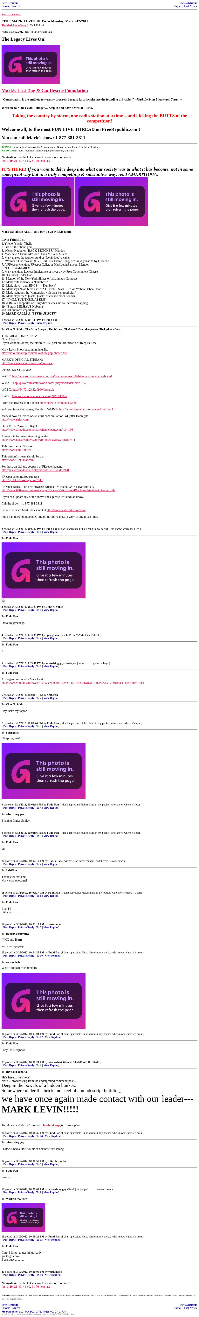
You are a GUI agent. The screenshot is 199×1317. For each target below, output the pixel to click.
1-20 (10, 160)
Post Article (190, 6)
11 (3, 892)
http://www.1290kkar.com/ (18, 460)
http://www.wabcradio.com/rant (66, 510)
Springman (52, 635)
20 (3, 1271)
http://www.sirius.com (15, 419)
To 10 (39, 955)
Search (16, 6)
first (4, 160)
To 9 (38, 1192)
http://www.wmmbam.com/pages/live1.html (86, 409)
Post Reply (9, 323)
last (48, 160)
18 (3, 1189)
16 (3, 1133)
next (42, 160)
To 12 (39, 1037)
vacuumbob (55, 924)
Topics (177, 6)
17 (3, 1161)
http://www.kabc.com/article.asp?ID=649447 (39, 396)
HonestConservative (60, 861)
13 (3, 952)
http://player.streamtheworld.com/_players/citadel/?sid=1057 (49, 383)
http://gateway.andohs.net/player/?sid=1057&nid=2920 (35, 470)
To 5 (38, 835)
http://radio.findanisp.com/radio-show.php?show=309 (34, 353)
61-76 (35, 160)
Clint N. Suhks (54, 606)
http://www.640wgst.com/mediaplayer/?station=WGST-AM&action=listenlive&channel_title (58, 490)
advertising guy (55, 663)
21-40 (17, 160)
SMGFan (52, 694)
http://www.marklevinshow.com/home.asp (27, 363)
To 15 (39, 1239)
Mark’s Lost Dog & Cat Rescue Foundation (45, 90)
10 (3, 861)
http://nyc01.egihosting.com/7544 (22, 480)
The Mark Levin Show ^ (15, 25)
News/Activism (188, 3)
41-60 (26, 160)
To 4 (38, 807)
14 (3, 1034)
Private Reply (26, 323)
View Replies (43, 323)
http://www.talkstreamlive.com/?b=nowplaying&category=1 (38, 439)
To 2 (38, 638)
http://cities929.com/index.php (58, 402)
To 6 (38, 895)
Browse (6, 6)
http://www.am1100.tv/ (16, 449)
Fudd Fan (52, 319)
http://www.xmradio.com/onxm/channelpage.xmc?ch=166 (37, 429)
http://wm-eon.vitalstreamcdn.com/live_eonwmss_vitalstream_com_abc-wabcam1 (62, 376)
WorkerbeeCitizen (59, 1062)
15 (3, 1062)
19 (3, 1236)
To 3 (38, 726)
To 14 (39, 1136)
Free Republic (10, 3)
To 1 (38, 532)
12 (3, 924)
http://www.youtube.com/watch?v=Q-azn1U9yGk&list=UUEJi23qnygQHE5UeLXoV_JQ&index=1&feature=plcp (73, 682)
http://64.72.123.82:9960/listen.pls (33, 389)
